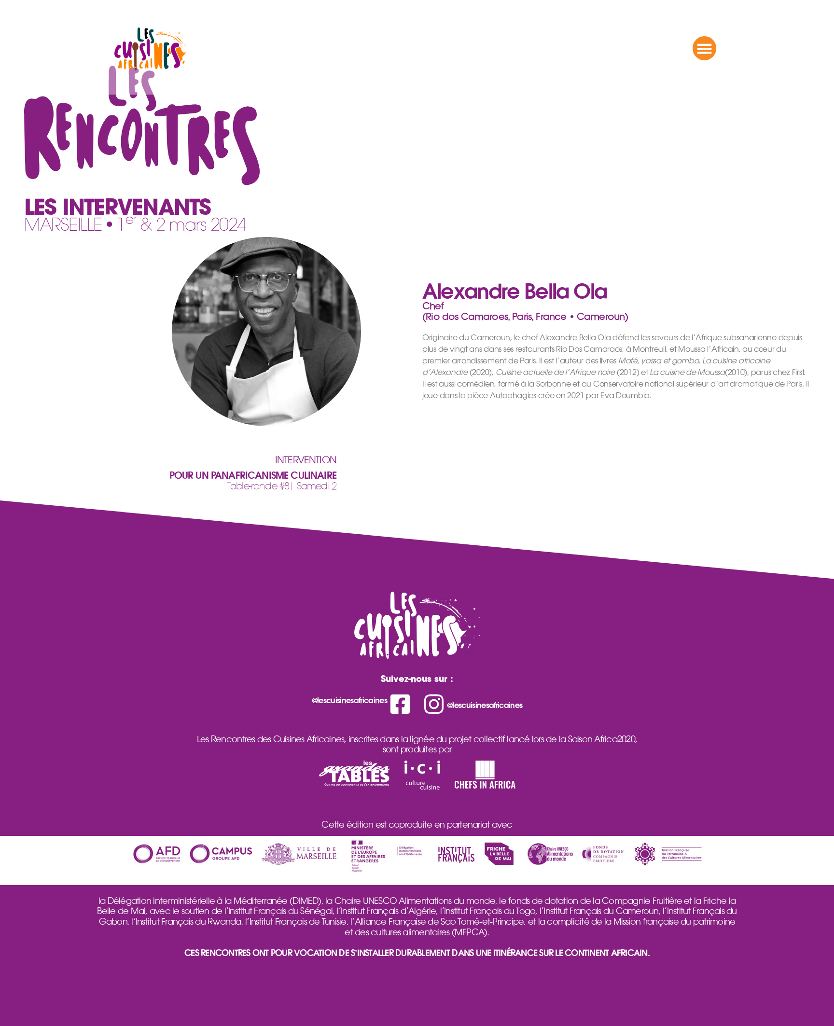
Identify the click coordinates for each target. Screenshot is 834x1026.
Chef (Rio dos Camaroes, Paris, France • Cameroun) (525, 311)
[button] (705, 48)
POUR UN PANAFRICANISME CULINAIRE (252, 475)
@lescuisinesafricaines (349, 700)
